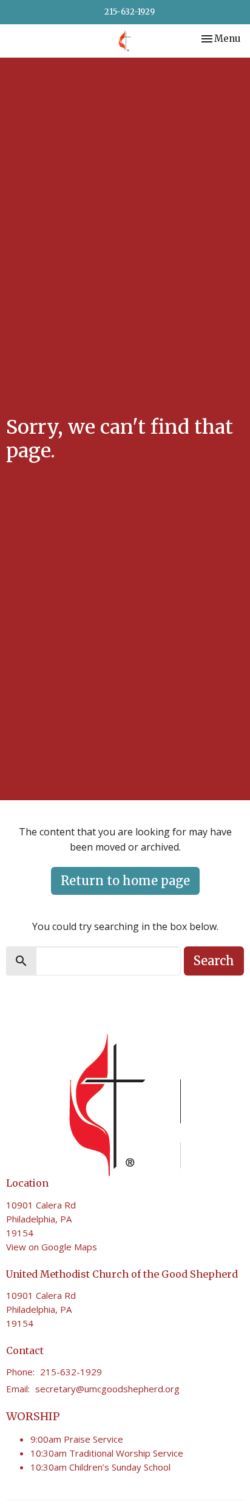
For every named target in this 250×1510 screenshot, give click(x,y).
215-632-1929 (129, 12)
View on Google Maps (51, 1247)
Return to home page (125, 880)
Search (214, 960)
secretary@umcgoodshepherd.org (107, 1389)
